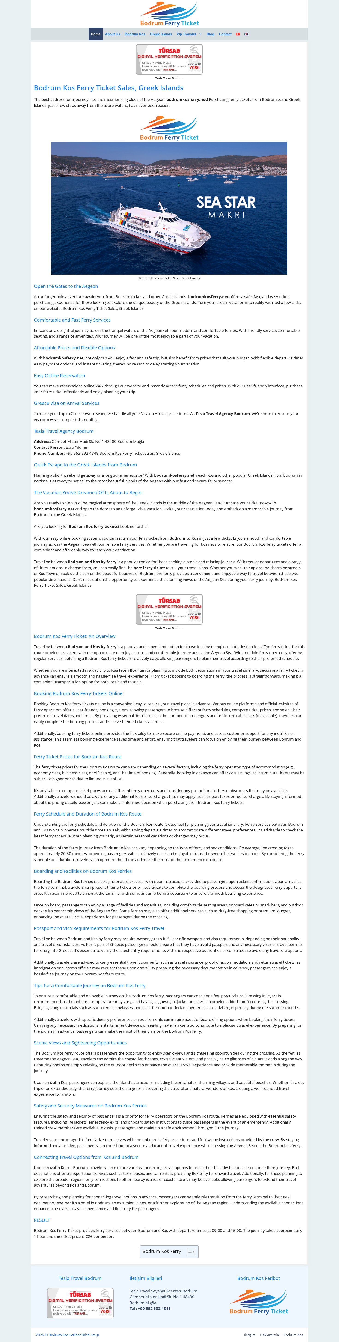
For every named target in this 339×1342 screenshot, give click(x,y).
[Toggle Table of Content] (188, 1252)
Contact (225, 34)
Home (95, 34)
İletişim (250, 1335)
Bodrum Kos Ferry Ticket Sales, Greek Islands (109, 87)
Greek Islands (161, 34)
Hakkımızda (269, 1335)
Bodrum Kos (135, 34)
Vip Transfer (186, 34)
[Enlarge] (193, 120)
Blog (210, 34)
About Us (112, 34)
